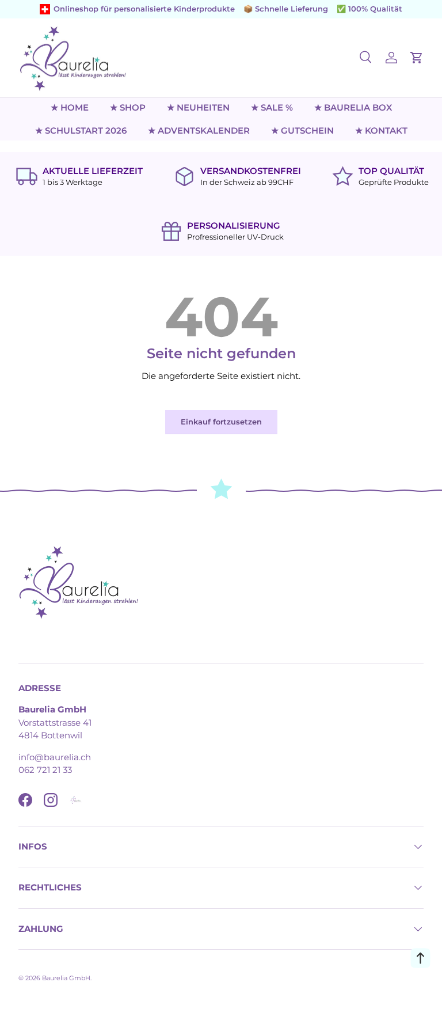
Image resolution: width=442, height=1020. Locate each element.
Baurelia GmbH (66, 978)
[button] (416, 57)
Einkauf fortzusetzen (221, 421)
